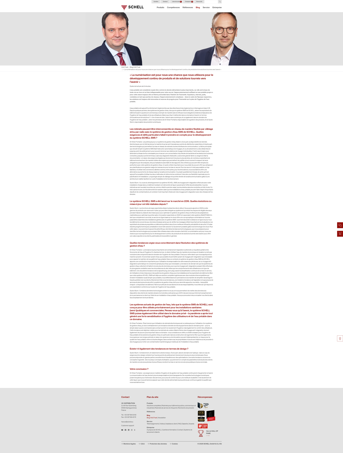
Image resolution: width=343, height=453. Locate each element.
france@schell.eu (127, 422)
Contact (165, 1)
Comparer (188, 1)
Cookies (175, 444)
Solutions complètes (154, 406)
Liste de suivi (176, 1)
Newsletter (162, 418)
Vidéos (162, 424)
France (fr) (199, 1)
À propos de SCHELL (154, 430)
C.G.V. (142, 444)
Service (206, 8)
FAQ (179, 424)
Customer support (127, 426)
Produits (160, 8)
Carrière (156, 1)
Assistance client (171, 424)
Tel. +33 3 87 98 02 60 (128, 415)
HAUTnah (124, 67)
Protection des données (158, 444)
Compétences (173, 8)
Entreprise (217, 8)
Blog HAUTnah (135, 67)
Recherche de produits (186, 408)
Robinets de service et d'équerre (166, 408)
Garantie (185, 424)
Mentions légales (129, 444)
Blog (198, 8)
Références (188, 8)
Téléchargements (153, 424)
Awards (191, 424)
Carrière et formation (169, 430)
